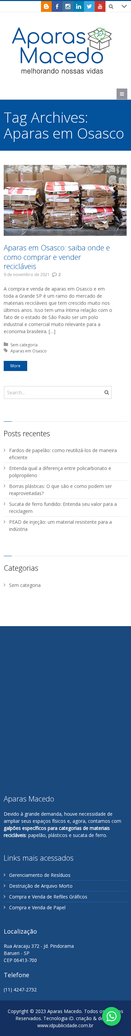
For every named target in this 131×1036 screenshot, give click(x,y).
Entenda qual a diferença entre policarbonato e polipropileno (60, 471)
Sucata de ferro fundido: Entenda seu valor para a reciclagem (63, 507)
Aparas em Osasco (28, 351)
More (15, 366)
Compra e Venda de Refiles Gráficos (48, 896)
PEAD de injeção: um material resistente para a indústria (60, 525)
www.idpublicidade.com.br (65, 1025)
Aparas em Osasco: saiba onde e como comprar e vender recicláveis (57, 256)
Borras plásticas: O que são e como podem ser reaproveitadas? (60, 489)
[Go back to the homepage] (62, 50)
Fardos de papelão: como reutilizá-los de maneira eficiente (63, 454)
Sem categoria (24, 345)
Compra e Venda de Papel (37, 907)
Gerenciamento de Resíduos (40, 875)
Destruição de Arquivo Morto (41, 886)
